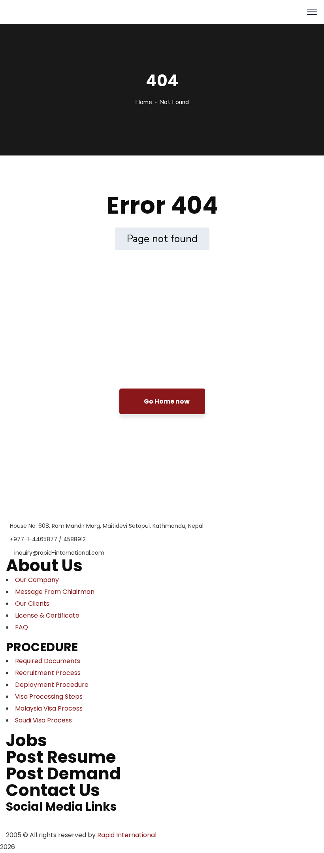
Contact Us (53, 790)
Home (143, 102)
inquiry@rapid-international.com (59, 553)
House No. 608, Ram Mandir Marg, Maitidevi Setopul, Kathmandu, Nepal (106, 526)
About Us (44, 565)
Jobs (26, 740)
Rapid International (126, 835)
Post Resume (61, 757)
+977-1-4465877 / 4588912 (48, 539)
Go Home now (166, 401)
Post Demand (63, 773)
